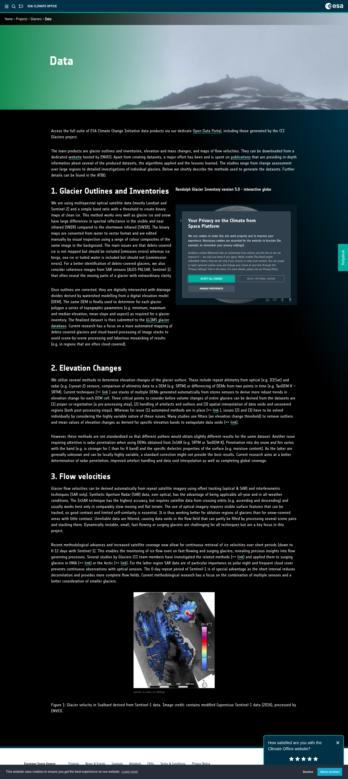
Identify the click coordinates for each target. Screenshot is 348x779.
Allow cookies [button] (330, 771)
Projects (21, 19)
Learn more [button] (130, 771)
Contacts (117, 763)
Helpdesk (135, 763)
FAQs (150, 763)
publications (241, 157)
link (105, 392)
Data (48, 19)
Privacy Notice (201, 763)
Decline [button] (308, 771)
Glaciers (36, 19)
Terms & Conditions (172, 763)
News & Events (95, 763)
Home (9, 19)
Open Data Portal (207, 130)
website (75, 157)
